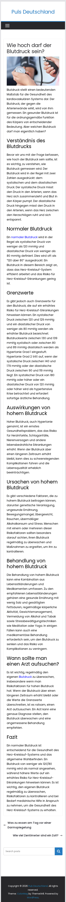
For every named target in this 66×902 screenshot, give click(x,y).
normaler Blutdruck (24, 237)
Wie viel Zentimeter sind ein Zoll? (35, 835)
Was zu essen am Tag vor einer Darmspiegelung (29, 825)
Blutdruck (25, 677)
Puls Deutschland (33, 11)
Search (58, 851)
